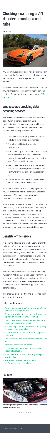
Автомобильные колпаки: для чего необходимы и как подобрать (20, 361)
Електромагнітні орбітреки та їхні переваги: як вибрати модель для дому (25, 321)
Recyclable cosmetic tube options (19, 344)
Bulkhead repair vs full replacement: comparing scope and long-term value (25, 327)
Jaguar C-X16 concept (10, 379)
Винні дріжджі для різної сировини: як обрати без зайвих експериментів (25, 309)
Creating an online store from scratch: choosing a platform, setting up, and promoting (25, 315)
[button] (19, 413)
